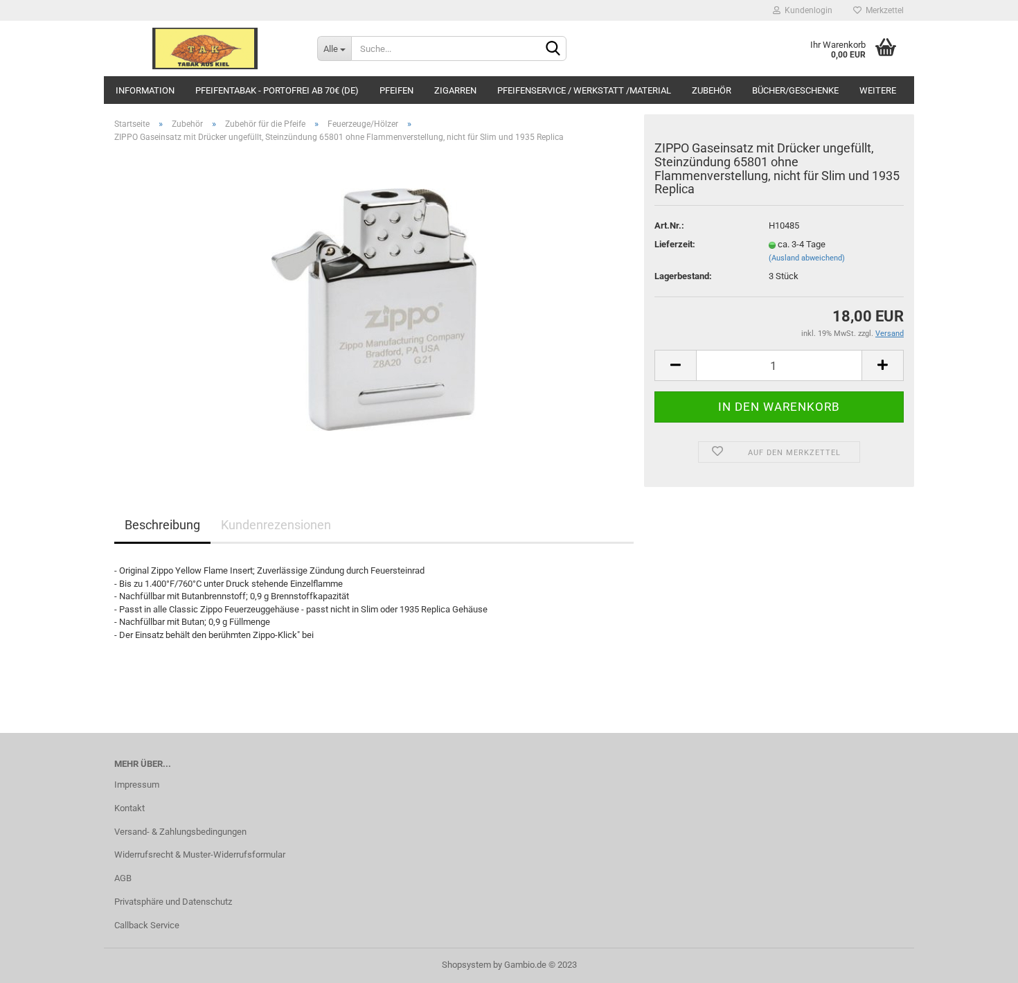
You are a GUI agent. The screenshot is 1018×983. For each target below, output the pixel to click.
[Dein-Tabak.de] (205, 48)
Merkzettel (882, 10)
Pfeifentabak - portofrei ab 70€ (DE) (277, 90)
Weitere (877, 90)
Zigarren (455, 90)
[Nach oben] (980, 962)
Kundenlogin (806, 10)
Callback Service (146, 925)
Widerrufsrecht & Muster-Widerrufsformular (199, 854)
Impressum (136, 784)
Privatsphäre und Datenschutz (173, 901)
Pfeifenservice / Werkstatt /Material (584, 90)
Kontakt (129, 808)
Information (145, 90)
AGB (123, 878)
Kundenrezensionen (276, 524)
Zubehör (711, 90)
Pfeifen (396, 90)
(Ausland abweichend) (807, 258)
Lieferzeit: (674, 244)
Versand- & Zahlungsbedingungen (180, 831)
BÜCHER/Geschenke (795, 90)
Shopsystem (466, 964)
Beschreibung (162, 524)
